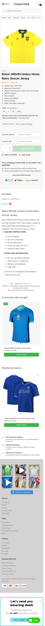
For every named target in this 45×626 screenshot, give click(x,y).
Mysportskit (21, 579)
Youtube (5, 554)
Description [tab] (6, 194)
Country (21, 286)
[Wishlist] (37, 304)
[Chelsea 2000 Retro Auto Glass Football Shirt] (21, 393)
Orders (4, 505)
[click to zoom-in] (22, 43)
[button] (38, 4)
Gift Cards (5, 513)
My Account (6, 522)
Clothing (16, 17)
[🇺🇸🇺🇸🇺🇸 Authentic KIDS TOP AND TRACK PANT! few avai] (34, 482)
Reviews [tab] (6, 204)
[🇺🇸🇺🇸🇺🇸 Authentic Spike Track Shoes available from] (20, 482)
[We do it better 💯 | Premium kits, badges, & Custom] (7, 482)
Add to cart (27, 148)
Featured (27, 286)
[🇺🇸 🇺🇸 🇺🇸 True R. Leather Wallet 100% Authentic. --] (20, 470)
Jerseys (23, 17)
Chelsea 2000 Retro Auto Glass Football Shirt (19, 418)
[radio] (4, 111)
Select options (21, 354)
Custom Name (8, 134)
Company (5, 502)
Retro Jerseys (18, 288)
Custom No (6, 141)
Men (9, 17)
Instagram (5, 548)
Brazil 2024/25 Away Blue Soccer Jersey (17, 348)
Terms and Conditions (10, 531)
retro (32, 290)
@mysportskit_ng (12, 275)
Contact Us (6, 528)
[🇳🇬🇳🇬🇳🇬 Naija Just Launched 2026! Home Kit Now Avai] (7, 470)
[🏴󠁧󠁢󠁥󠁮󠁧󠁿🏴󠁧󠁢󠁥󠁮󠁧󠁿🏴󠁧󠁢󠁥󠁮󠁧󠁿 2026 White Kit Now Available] (34, 470)
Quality (4, 508)
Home (4, 17)
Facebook (5, 543)
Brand (12, 286)
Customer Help (7, 525)
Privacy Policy (7, 510)
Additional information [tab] (11, 199)
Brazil (16, 286)
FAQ (3, 534)
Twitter (4, 545)
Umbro (25, 288)
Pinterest (5, 551)
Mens (28, 290)
